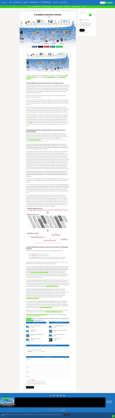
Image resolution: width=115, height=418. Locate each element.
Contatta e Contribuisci (75, 6)
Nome (27, 367)
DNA (45, 318)
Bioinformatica (34, 318)
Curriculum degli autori (36, 6)
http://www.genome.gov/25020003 (45, 307)
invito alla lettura (17, 2)
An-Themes (63, 410)
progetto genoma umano (64, 318)
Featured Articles (6, 398)
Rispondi (43, 351)
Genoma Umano (52, 318)
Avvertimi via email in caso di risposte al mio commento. (36, 381)
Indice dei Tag (67, 6)
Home (29, 6)
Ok (66, 414)
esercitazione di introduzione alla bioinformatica (39, 272)
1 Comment (40, 10)
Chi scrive (55, 2)
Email (27, 371)
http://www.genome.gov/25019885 (34, 139)
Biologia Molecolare (40, 318)
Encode (31, 122)
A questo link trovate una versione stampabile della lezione (36, 314)
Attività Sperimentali (34, 2)
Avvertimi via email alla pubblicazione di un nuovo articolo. (36, 383)
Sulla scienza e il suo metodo (35, 338)
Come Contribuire (63, 2)
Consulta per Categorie (47, 6)
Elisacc (49, 16)
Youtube (83, 6)
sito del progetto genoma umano (49, 77)
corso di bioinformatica (46, 2)
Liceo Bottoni (57, 318)
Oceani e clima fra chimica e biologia (37, 334)
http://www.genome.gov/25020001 (52, 286)
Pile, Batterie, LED (33, 330)
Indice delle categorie (58, 6)
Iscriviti (82, 30)
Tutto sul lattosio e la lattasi (35, 325)
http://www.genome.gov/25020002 (32, 298)
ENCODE (47, 318)
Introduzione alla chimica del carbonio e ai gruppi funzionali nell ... (8, 405)
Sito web (27, 376)
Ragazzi (40, 320)
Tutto (10, 2)
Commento (28, 359)
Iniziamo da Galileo (56, 338)
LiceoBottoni (36, 320)
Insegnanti (25, 2)
